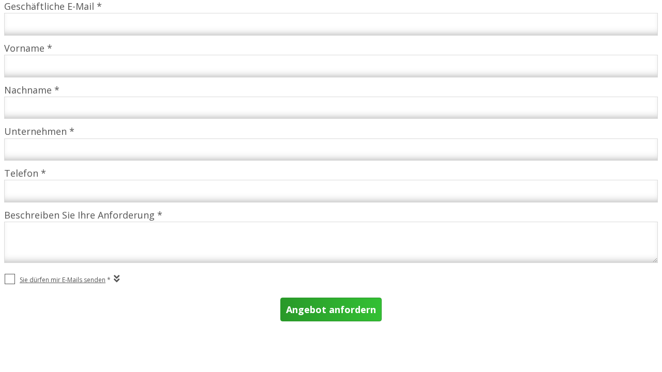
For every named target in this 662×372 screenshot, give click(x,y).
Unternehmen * (39, 131)
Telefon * (25, 173)
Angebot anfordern (331, 309)
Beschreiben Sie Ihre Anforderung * (83, 215)
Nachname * (31, 90)
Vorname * (28, 48)
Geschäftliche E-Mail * (53, 6)
